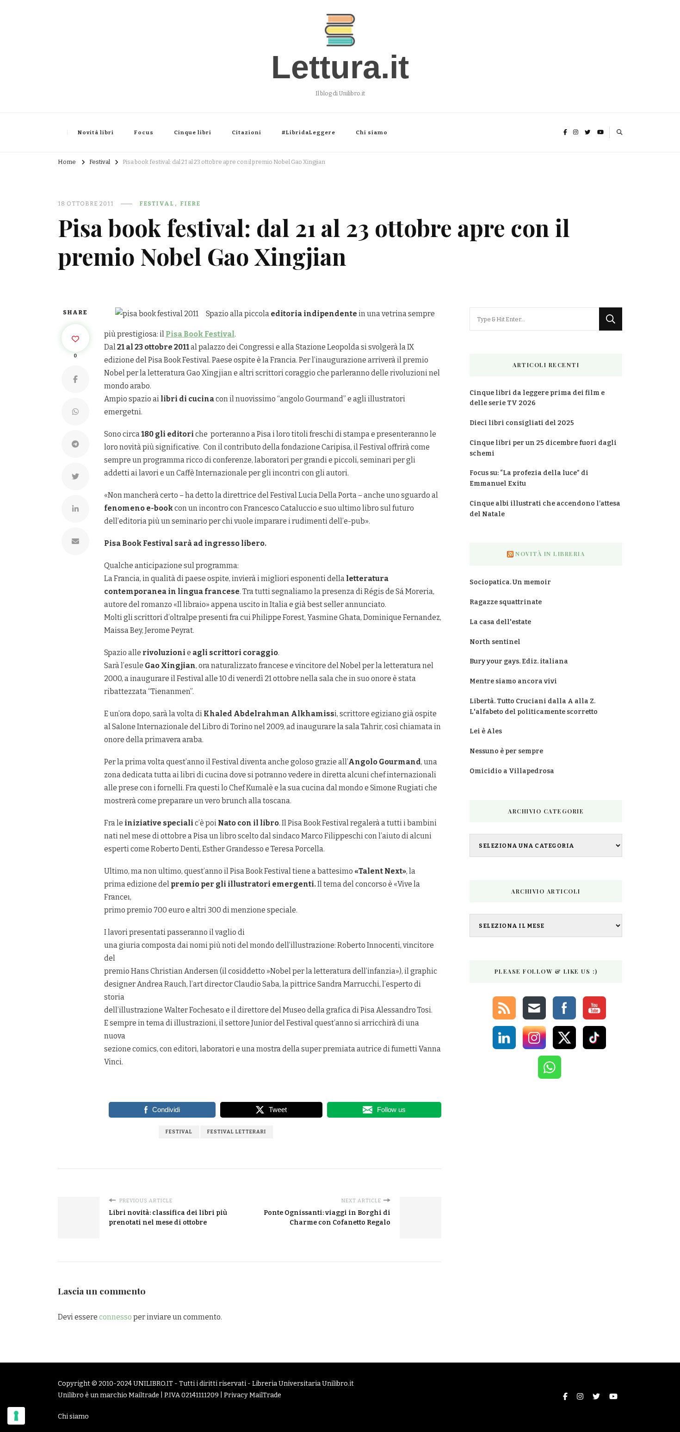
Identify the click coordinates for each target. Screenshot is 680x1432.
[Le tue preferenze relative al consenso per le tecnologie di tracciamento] (16, 1416)
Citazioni (246, 132)
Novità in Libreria (550, 553)
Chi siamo (372, 132)
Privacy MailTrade (252, 1395)
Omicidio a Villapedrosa (512, 771)
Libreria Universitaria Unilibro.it (303, 1384)
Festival (156, 203)
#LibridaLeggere (308, 132)
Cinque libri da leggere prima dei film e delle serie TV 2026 (537, 398)
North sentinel (495, 642)
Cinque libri (192, 132)
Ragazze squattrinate (506, 602)
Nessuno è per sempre (506, 751)
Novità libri (96, 132)
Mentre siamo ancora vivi (513, 681)
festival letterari (236, 1132)
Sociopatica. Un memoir (510, 582)
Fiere (190, 203)
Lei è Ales (486, 731)
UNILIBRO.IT (153, 1384)
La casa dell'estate (500, 622)
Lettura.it (340, 67)
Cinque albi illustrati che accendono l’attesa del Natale (545, 509)
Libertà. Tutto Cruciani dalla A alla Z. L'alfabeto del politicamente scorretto (534, 706)
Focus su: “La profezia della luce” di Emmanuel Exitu (529, 478)
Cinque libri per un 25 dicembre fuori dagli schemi (543, 448)
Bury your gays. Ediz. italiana (519, 661)
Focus (144, 132)
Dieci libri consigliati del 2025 (522, 423)
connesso (115, 1317)
